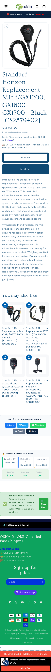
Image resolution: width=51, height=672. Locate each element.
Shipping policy (17, 638)
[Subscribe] (42, 581)
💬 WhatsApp (38, 425)
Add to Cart (25, 668)
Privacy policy (26, 634)
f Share (10, 425)
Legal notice (27, 643)
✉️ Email (19, 431)
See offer (40, 14)
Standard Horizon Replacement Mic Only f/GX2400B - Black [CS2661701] (13, 334)
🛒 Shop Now (43, 504)
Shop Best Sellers (9, 549)
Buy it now (25, 169)
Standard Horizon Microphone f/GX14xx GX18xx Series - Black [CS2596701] (13, 386)
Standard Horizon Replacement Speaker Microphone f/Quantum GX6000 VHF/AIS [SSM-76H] (37, 389)
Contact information (34, 638)
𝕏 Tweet (22, 425)
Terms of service (41, 634)
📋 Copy (32, 431)
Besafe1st (11, 630)
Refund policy (11, 634)
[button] (6, 6)
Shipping (5, 132)
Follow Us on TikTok (18, 525)
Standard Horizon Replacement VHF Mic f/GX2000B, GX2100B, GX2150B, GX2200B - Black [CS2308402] (37, 337)
